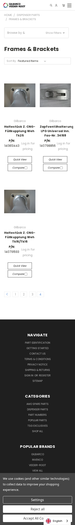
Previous (6, 521)
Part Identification (37, 342)
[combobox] (57, 521)
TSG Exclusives (38, 426)
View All (37, 470)
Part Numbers (37, 415)
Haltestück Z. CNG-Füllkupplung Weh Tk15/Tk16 (19, 237)
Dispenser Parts (37, 409)
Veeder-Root (37, 465)
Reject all (38, 509)
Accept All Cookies (37, 518)
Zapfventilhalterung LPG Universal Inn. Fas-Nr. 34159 (57, 131)
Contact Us (37, 353)
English (57, 521)
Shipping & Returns (37, 370)
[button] (36, 32)
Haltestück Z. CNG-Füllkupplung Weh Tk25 (19, 131)
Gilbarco (37, 454)
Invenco (37, 459)
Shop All (37, 431)
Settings (37, 500)
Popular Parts (37, 420)
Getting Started (37, 348)
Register (45, 375)
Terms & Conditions (37, 359)
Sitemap (37, 381)
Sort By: (11, 61)
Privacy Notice (38, 364)
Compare (18, 167)
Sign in (29, 375)
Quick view (19, 159)
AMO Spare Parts (37, 404)
